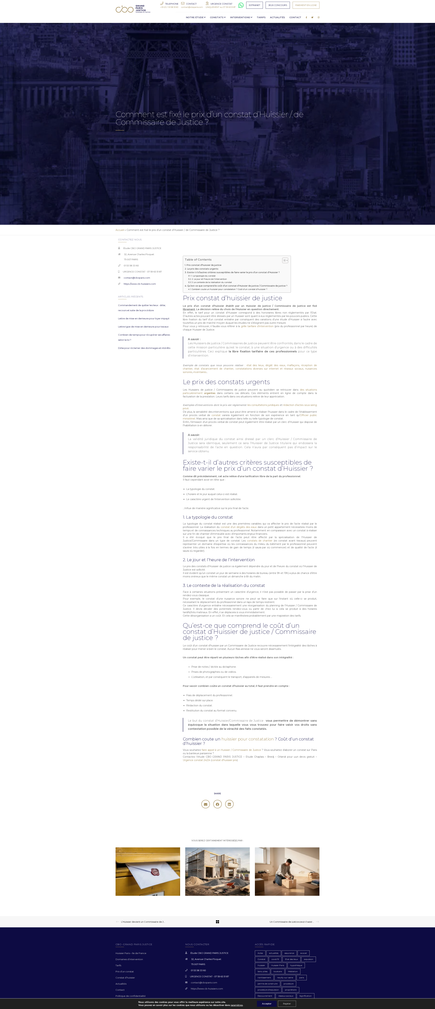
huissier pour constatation (247, 739)
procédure (288, 983)
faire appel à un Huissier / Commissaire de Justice (231, 749)
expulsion (308, 959)
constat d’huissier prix (224, 760)
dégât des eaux (275, 365)
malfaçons (293, 365)
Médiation (293, 971)
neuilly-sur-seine (285, 977)
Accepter (267, 1003)
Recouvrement (265, 996)
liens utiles (262, 971)
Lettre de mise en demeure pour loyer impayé (143, 318)
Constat (261, 959)
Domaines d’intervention (129, 959)
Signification (305, 996)
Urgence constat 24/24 (197, 760)
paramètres (237, 1005)
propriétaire (291, 989)
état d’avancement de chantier (213, 368)
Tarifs (118, 965)
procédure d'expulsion (268, 989)
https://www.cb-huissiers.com (140, 283)
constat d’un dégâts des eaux (239, 527)
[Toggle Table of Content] (283, 260)
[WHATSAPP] (241, 6)
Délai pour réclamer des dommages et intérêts (144, 348)
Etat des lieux (291, 959)
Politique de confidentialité (131, 996)
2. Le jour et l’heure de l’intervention (209, 279)
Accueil (120, 230)
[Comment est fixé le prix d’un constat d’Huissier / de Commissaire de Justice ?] (205, 804)
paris (301, 977)
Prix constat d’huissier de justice (203, 265)
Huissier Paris (277, 965)
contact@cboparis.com (137, 277)
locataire (278, 971)
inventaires (199, 372)
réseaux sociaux (285, 996)
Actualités (121, 983)
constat (216, 415)
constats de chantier (259, 540)
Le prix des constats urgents (202, 269)
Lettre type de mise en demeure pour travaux (143, 326)
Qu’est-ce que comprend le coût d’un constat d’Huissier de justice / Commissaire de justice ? (237, 286)
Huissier (261, 965)
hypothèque (296, 965)
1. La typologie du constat (203, 276)
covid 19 (275, 959)
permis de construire (267, 983)
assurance (289, 953)
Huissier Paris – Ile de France (131, 953)
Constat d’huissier (125, 977)
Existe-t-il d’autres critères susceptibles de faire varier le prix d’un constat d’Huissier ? (233, 272)
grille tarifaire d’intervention (257, 326)
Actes (260, 953)
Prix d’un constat (125, 971)
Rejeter (287, 1003)
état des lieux (255, 365)
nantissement (264, 977)
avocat (303, 953)
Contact (120, 989)
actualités (273, 953)
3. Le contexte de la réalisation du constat (212, 282)
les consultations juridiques (263, 405)
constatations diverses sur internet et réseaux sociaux (269, 368)
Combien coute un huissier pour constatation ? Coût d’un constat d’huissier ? (229, 289)
